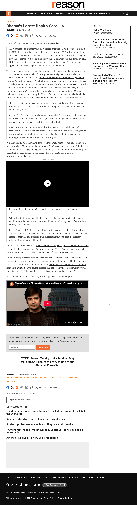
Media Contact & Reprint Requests (20, 393)
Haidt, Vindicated (102, 30)
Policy (26, 378)
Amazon (100, 477)
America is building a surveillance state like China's (35, 419)
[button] (128, 13)
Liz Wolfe (96, 33)
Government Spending (71, 378)
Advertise (62, 477)
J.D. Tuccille (97, 47)
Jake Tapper (27, 156)
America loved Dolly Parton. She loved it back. (32, 437)
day (29, 252)
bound (9, 91)
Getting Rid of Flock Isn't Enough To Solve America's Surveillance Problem (108, 78)
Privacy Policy (43, 492)
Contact (83, 477)
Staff (39, 477)
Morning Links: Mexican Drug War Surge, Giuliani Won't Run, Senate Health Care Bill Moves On (47, 362)
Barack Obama (56, 378)
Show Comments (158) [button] (21, 400)
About (9, 477)
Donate (92, 13)
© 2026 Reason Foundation (16, 492)
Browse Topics (20, 477)
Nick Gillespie (98, 69)
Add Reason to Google (48, 35)
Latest (30, 13)
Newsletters (81, 13)
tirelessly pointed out (46, 245)
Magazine (39, 13)
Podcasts (60, 13)
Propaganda (44, 378)
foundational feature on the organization (62, 77)
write (8, 252)
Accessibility (32, 492)
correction (65, 230)
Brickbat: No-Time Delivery (108, 54)
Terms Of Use (55, 492)
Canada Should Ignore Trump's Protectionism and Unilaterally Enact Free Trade (110, 42)
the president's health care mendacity (55, 252)
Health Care (10, 381)
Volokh (71, 13)
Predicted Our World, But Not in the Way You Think (110, 65)
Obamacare (35, 378)
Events (32, 477)
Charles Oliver (98, 57)
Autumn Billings (99, 83)
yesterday (54, 43)
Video (49, 13)
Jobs (45, 477)
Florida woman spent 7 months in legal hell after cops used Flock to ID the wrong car (46, 412)
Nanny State (18, 378)
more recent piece (75, 84)
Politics (10, 21)
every (24, 252)
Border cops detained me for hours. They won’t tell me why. (39, 424)
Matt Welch (10, 30)
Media (92, 477)
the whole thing (55, 143)
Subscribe (103, 13)
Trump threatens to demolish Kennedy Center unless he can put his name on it (44, 431)
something (17, 252)
